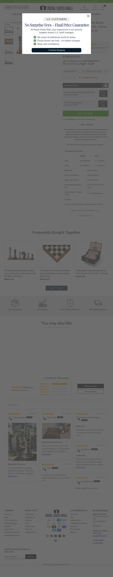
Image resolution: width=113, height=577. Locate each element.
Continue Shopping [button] (56, 50)
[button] (88, 16)
